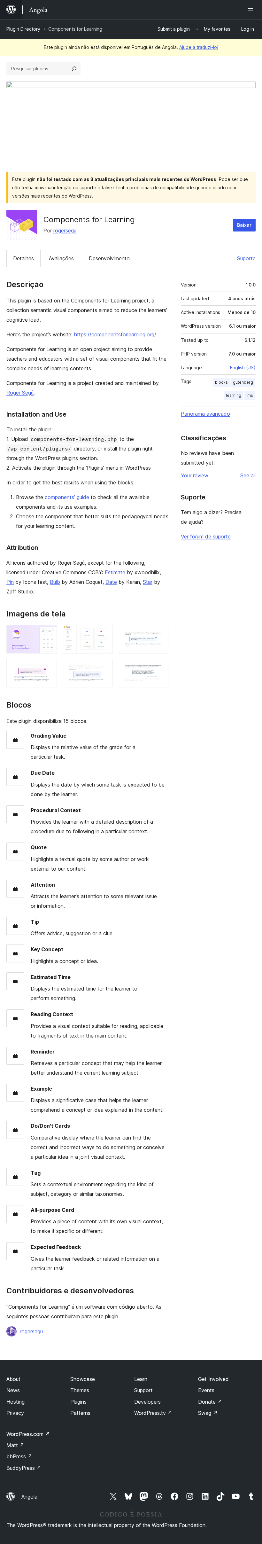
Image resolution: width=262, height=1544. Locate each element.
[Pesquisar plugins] (74, 68)
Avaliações (61, 258)
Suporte (246, 258)
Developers (147, 1402)
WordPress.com (28, 1434)
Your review (194, 475)
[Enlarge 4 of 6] (48, 667)
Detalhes (23, 258)
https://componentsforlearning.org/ (115, 334)
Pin (10, 582)
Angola (29, 1496)
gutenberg (243, 382)
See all (248, 475)
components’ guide (67, 497)
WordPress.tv (153, 1413)
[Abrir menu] (252, 9)
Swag (208, 1413)
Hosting (15, 1402)
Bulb (55, 582)
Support (143, 1390)
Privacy (15, 1413)
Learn (140, 1379)
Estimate (115, 572)
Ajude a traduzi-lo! (198, 47)
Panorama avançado (205, 414)
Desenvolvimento (109, 258)
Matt (15, 1445)
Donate (210, 1402)
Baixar (244, 225)
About (13, 1379)
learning (233, 395)
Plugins (78, 1402)
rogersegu (64, 230)
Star (147, 582)
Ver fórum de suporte (206, 536)
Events (206, 1390)
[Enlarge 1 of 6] (48, 633)
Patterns (80, 1413)
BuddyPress (23, 1468)
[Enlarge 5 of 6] (104, 667)
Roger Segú (20, 392)
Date (111, 582)
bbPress (19, 1456)
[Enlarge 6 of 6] (160, 667)
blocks (221, 382)
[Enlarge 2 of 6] (104, 633)
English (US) (243, 367)
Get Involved (213, 1379)
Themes (79, 1390)
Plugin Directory (23, 29)
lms (249, 395)
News (13, 1390)
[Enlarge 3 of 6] (160, 633)
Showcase (82, 1379)
